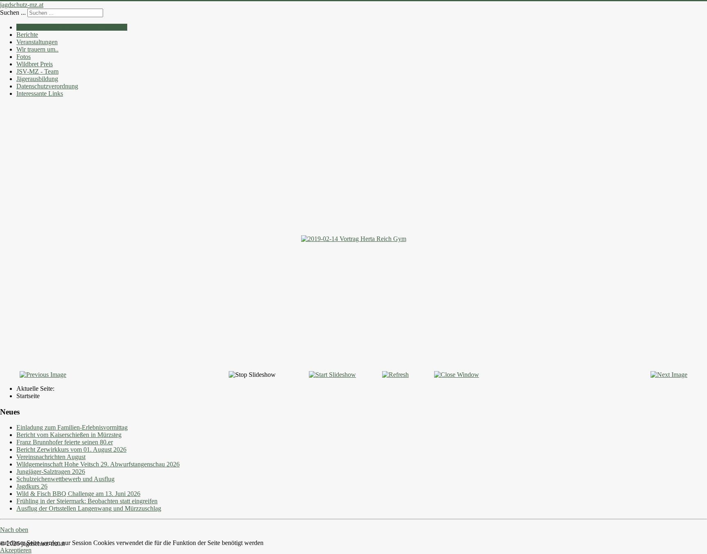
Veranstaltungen (37, 41)
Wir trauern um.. (37, 49)
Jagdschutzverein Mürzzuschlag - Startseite (71, 27)
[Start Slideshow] (332, 374)
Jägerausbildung (37, 78)
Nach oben (14, 529)
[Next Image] (669, 374)
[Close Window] (456, 374)
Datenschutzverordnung (47, 86)
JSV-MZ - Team (37, 71)
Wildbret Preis (34, 64)
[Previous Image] (43, 374)
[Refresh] (395, 374)
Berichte (27, 34)
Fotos (23, 56)
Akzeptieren (16, 550)
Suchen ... (13, 12)
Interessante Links (39, 93)
